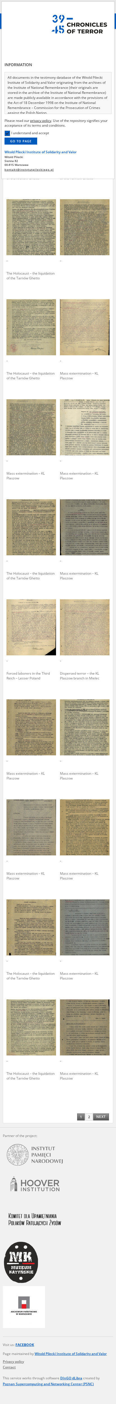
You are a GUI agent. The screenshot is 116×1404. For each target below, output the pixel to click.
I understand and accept (30, 133)
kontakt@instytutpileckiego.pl (29, 169)
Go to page (21, 141)
